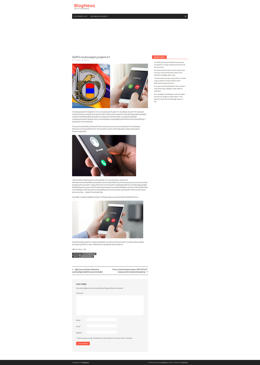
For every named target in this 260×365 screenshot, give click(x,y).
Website (79, 333)
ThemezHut (184, 362)
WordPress (164, 362)
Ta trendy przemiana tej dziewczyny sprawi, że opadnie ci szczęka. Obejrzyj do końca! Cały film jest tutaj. (169, 64)
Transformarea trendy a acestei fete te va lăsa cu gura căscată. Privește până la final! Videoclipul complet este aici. (170, 80)
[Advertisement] (130, 37)
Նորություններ (81, 16)
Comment (80, 293)
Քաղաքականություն (99, 16)
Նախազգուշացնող (86, 256)
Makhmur (86, 60)
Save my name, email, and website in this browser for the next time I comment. (105, 338)
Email (78, 326)
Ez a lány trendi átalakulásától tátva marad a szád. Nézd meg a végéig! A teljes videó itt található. (169, 88)
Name (78, 320)
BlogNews (84, 5)
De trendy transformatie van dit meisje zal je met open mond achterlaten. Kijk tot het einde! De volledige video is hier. (169, 72)
